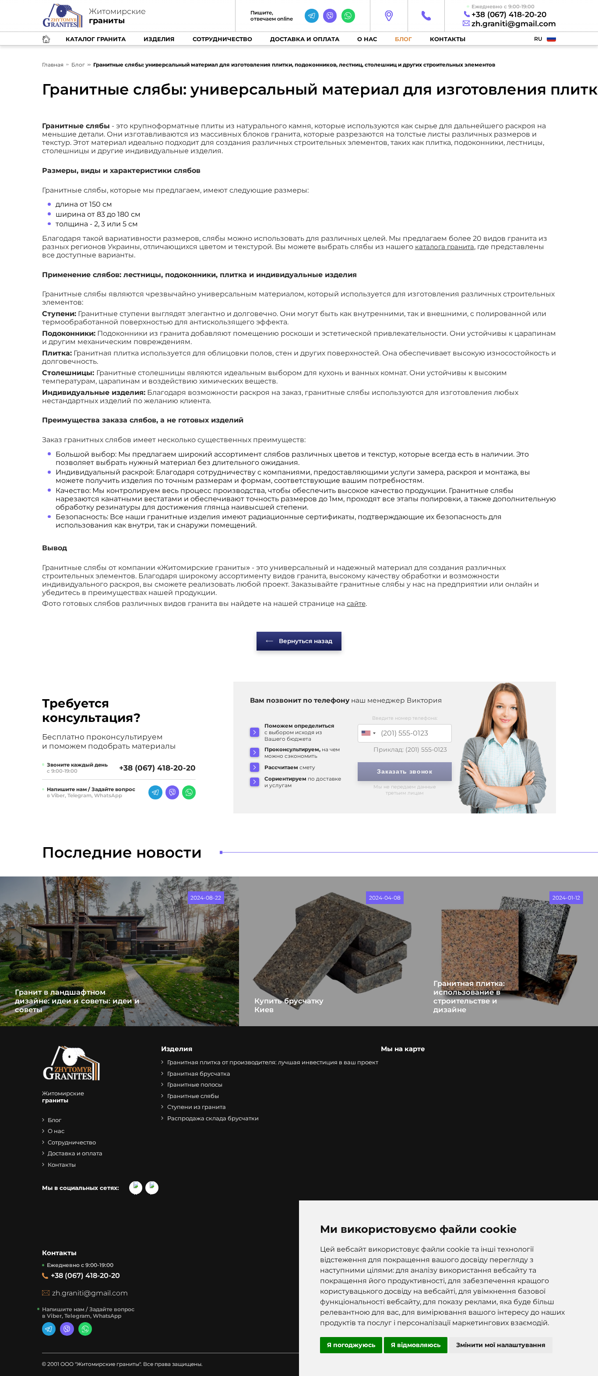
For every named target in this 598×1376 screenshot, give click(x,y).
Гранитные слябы (193, 1095)
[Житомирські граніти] (71, 1079)
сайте (356, 603)
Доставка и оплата (304, 38)
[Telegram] (311, 15)
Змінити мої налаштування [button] (500, 1345)
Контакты (447, 38)
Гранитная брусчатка (198, 1073)
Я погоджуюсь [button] (351, 1345)
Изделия (159, 38)
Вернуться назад (305, 640)
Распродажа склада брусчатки (213, 1118)
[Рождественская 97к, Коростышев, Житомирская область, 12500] (388, 16)
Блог (403, 38)
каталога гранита (444, 247)
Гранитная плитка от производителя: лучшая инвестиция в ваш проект (272, 1062)
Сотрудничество (222, 38)
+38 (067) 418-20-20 (508, 14)
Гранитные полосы (194, 1084)
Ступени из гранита (196, 1106)
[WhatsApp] (348, 15)
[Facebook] (151, 1187)
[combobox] (368, 734)
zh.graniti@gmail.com (513, 23)
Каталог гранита (96, 38)
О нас (367, 38)
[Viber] (330, 15)
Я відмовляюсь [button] (415, 1345)
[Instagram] (135, 1187)
